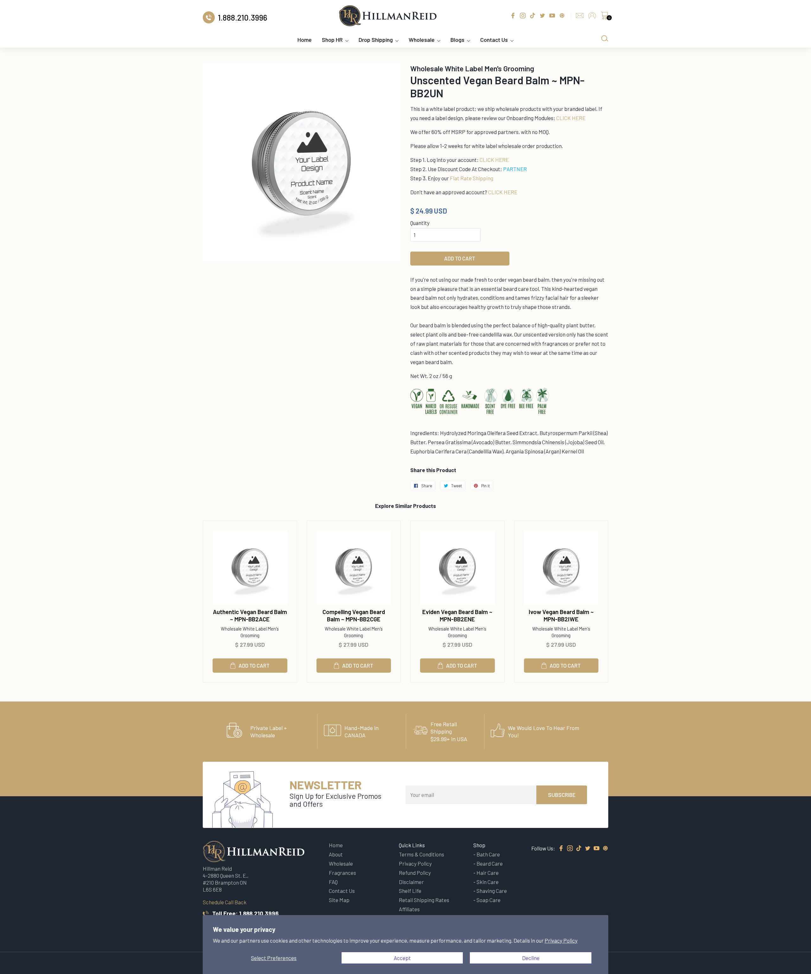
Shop (479, 845)
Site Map (339, 900)
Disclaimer (411, 882)
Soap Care (488, 900)
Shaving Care (491, 890)
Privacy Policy (561, 940)
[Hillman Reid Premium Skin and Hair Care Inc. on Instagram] (570, 848)
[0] (604, 17)
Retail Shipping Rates (424, 900)
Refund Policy (415, 872)
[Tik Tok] (579, 848)
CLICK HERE (570, 118)
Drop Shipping (376, 39)
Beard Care (489, 863)
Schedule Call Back (224, 902)
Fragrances (342, 872)
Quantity (420, 223)
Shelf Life (410, 890)
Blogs (457, 39)
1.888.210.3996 (258, 913)
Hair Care (487, 872)
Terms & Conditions (421, 854)
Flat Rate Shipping (471, 178)
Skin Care (487, 882)
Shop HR (332, 39)
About (336, 854)
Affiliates (409, 909)
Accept (402, 958)
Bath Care (488, 854)
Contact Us (494, 39)
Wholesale (422, 39)
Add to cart (254, 665)
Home (304, 39)
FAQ (333, 882)
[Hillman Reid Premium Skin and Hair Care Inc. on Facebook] (561, 848)
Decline (531, 958)
